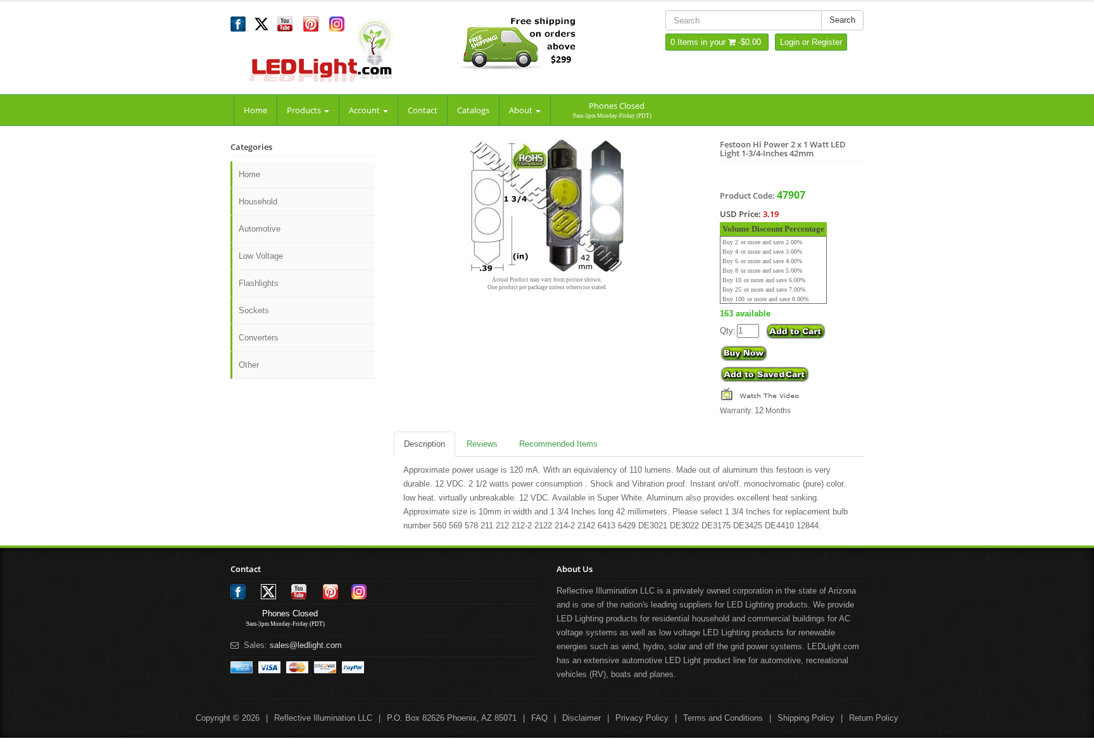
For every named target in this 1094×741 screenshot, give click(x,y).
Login (790, 42)
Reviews (482, 444)
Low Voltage (261, 256)
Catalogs (473, 110)
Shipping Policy (805, 718)
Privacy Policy (642, 718)
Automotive (259, 229)
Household (258, 201)
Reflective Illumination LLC (323, 718)
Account (365, 110)
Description (424, 444)
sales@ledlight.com (306, 645)
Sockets (254, 310)
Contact (422, 110)
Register (827, 42)
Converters (259, 337)
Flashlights (259, 283)
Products (305, 110)
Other (249, 365)
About (521, 110)
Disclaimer (581, 718)
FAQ (539, 718)
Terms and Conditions (723, 718)
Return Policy (873, 718)
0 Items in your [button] (699, 42)
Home (255, 110)
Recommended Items (558, 444)
